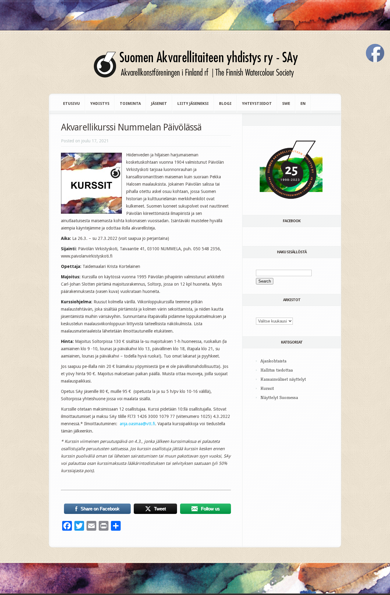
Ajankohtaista (273, 361)
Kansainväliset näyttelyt (283, 379)
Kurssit (267, 388)
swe (286, 103)
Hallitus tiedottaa (277, 370)
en (303, 103)
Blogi (225, 103)
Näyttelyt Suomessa (279, 397)
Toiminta (130, 103)
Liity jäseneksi (193, 103)
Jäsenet (159, 103)
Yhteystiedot (257, 103)
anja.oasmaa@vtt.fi (137, 423)
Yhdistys (99, 103)
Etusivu (71, 103)
